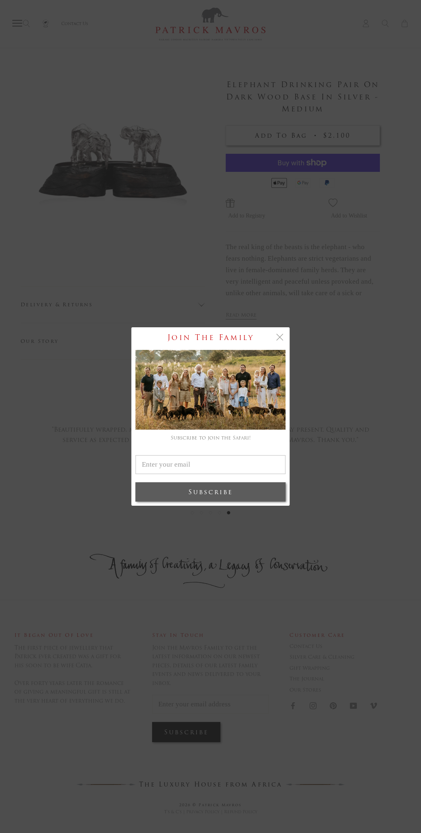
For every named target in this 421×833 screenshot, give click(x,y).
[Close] (280, 337)
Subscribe (210, 492)
